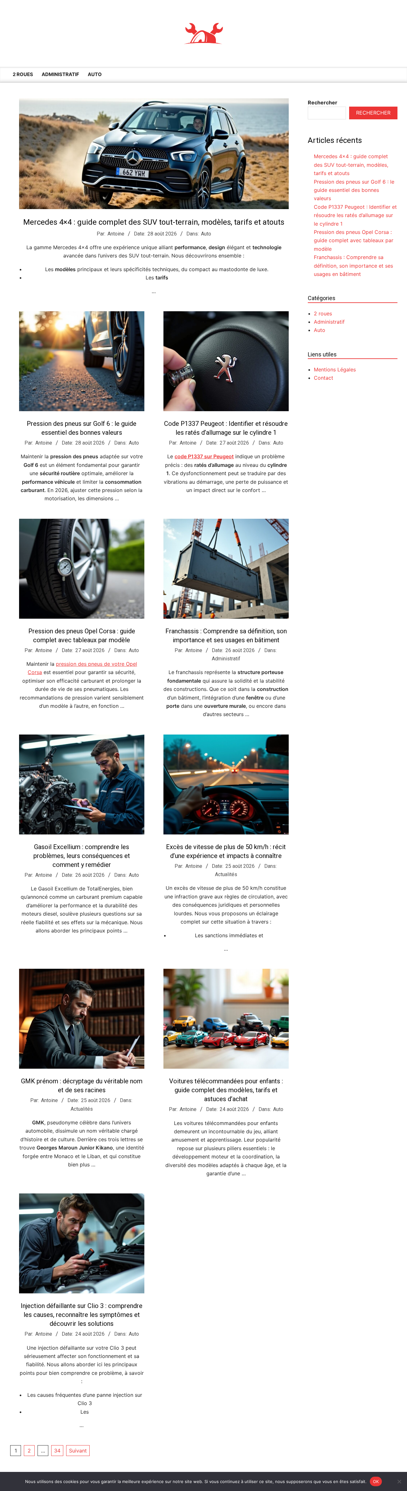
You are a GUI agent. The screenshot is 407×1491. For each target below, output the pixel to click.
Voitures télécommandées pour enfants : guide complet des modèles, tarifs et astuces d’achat (226, 1090)
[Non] (399, 1481)
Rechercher (322, 102)
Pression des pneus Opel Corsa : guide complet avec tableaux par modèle (353, 240)
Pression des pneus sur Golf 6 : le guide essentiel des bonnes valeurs (354, 190)
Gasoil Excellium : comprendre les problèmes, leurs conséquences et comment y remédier (81, 856)
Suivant (78, 1450)
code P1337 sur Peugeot (204, 456)
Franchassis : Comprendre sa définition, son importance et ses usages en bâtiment (353, 265)
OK (376, 1481)
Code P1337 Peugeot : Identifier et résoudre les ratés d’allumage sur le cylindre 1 (355, 215)
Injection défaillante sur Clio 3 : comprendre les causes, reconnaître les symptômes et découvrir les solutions (81, 1314)
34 (57, 1450)
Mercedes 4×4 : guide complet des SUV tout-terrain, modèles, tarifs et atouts (153, 222)
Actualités (226, 874)
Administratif (226, 659)
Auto (206, 234)
